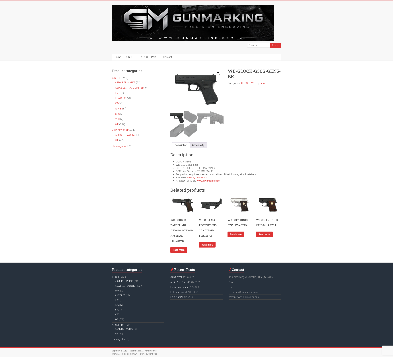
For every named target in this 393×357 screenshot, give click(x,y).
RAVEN (119, 108)
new (263, 83)
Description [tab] (181, 145)
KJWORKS (120, 98)
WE (253, 83)
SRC (117, 113)
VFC (117, 119)
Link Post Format (178, 292)
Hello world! (176, 297)
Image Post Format (179, 287)
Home (118, 57)
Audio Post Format (179, 282)
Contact (167, 57)
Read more (179, 249)
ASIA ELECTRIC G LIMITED (129, 87)
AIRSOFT (131, 57)
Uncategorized (120, 146)
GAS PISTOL (176, 277)
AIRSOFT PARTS (149, 57)
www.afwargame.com (208, 180)
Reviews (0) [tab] (197, 145)
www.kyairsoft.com (197, 177)
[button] (218, 73)
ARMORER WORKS (125, 82)
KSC (117, 103)
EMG (117, 93)
